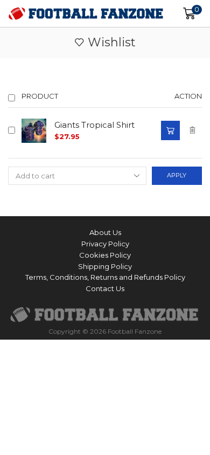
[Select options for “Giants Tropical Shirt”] (170, 130)
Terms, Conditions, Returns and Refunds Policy (105, 277)
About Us (105, 232)
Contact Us (105, 288)
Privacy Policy (105, 243)
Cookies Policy (105, 255)
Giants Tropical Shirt (94, 125)
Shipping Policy (105, 266)
